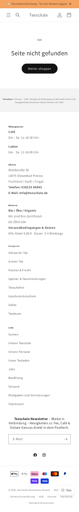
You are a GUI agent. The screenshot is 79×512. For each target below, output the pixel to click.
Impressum (16, 404)
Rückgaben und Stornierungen (29, 395)
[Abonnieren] (65, 439)
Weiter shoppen (39, 69)
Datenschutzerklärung (22, 496)
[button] (8, 15)
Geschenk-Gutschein (22, 296)
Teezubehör (16, 287)
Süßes (12, 305)
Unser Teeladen (18, 360)
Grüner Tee (15, 261)
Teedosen (14, 313)
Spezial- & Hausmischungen (27, 279)
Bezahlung (15, 378)
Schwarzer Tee (18, 253)
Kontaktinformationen (41, 502)
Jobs (11, 369)
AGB (41, 496)
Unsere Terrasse (19, 352)
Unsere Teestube (19, 343)
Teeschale (22, 489)
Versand (13, 386)
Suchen (13, 334)
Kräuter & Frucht (19, 270)
